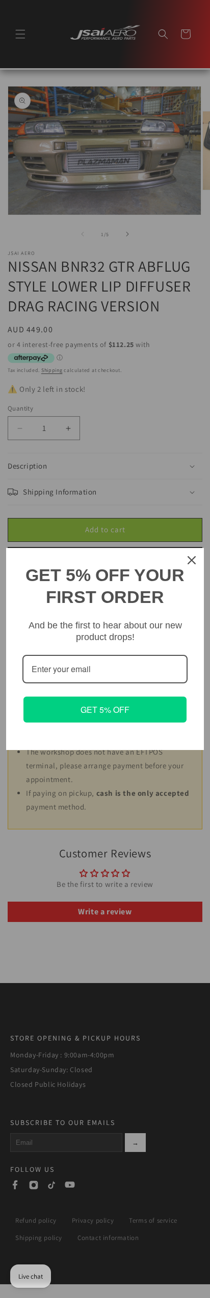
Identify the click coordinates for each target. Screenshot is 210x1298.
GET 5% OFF (105, 709)
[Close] (191, 560)
